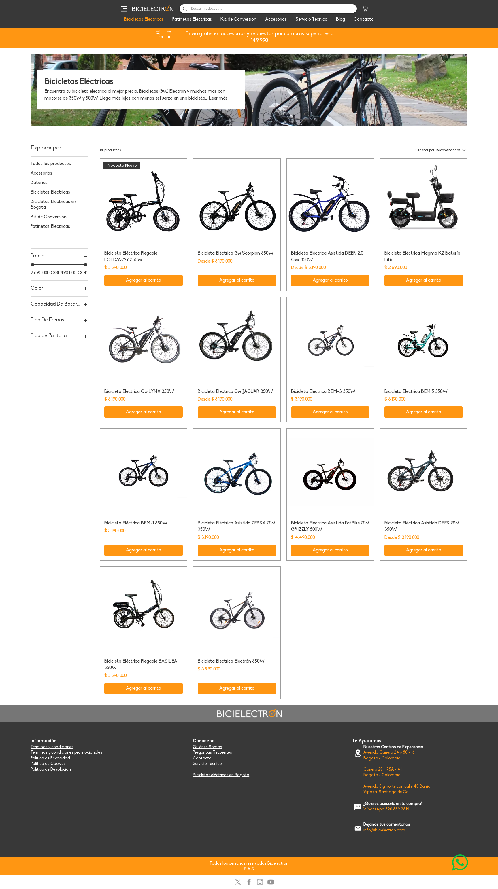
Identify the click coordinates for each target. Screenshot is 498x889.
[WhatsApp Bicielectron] (460, 862)
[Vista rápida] (236, 202)
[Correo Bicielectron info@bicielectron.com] (357, 828)
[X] (238, 882)
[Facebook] (249, 882)
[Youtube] (271, 882)
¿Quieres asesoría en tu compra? (392, 804)
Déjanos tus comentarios (386, 824)
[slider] (32, 264)
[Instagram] (260, 882)
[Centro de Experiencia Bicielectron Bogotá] (357, 753)
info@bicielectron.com (384, 830)
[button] (366, 8)
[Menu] (124, 8)
